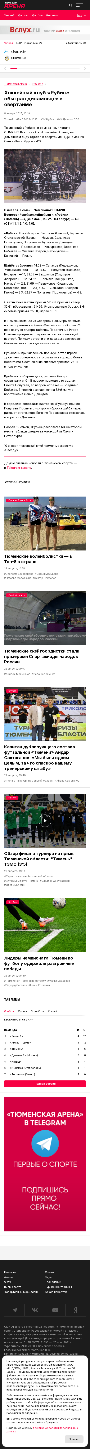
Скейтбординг (16, 595)
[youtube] (55, 1310)
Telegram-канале (19, 467)
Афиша (9, 1277)
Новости (10, 1272)
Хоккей (9, 15)
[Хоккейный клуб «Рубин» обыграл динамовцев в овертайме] (45, 176)
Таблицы (12, 999)
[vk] (34, 1310)
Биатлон (52, 15)
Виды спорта (12, 1286)
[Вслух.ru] (45, 30)
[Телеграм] (45, 1164)
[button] (5, 68)
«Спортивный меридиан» (21, 1291)
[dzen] (75, 1310)
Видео (49, 1277)
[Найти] (70, 5)
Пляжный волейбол (19, 500)
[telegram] (14, 1310)
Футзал (23, 15)
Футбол (37, 15)
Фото (7, 1281)
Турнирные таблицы (58, 1286)
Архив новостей (56, 1291)
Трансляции (53, 1281)
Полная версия (45, 1083)
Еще (79, 15)
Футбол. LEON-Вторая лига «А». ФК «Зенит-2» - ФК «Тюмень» (45, 53)
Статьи (49, 1272)
